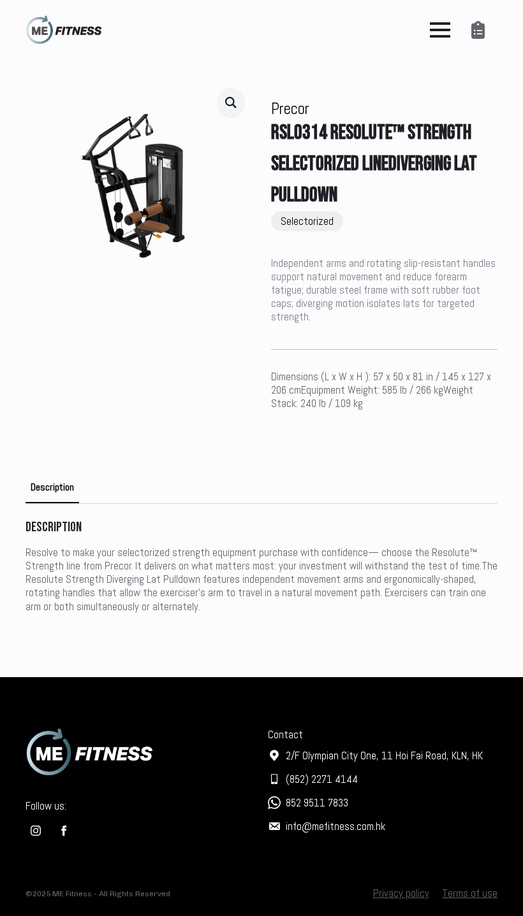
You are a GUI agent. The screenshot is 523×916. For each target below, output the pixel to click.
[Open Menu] (440, 30)
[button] (230, 102)
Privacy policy (401, 893)
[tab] (52, 487)
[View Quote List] (480, 30)
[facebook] (64, 830)
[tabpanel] (261, 566)
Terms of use (469, 893)
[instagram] (36, 830)
